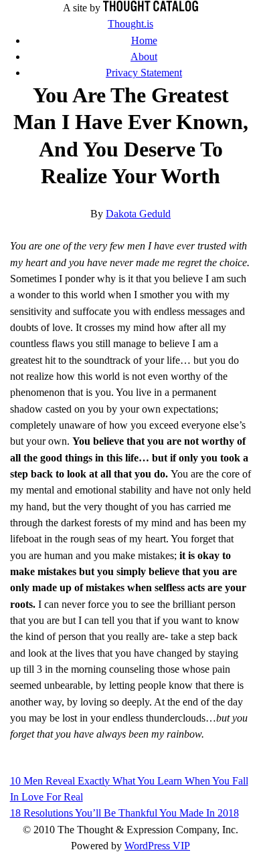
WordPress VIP (157, 846)
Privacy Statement (144, 73)
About (143, 57)
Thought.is (130, 24)
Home (144, 41)
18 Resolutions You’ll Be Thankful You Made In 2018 (124, 813)
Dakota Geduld (138, 214)
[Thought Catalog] (150, 8)
